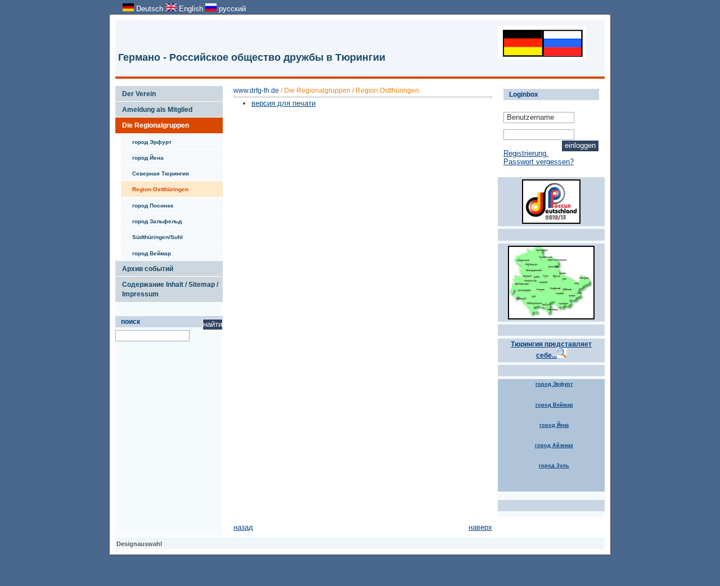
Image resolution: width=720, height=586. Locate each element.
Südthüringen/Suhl (152, 234)
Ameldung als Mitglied (153, 107)
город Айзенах (554, 445)
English (191, 8)
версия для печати (283, 103)
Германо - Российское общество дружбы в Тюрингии (251, 57)
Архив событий (144, 266)
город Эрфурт (146, 139)
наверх (480, 527)
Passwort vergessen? (538, 161)
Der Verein (135, 91)
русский (231, 8)
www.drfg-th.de (256, 90)
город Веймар (146, 250)
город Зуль (554, 465)
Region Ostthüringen (154, 186)
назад (243, 527)
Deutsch (149, 8)
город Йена (142, 155)
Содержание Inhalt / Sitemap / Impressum (166, 287)
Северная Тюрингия (155, 171)
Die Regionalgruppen (152, 123)
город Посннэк (147, 203)
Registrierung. (525, 153)
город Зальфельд (151, 218)
